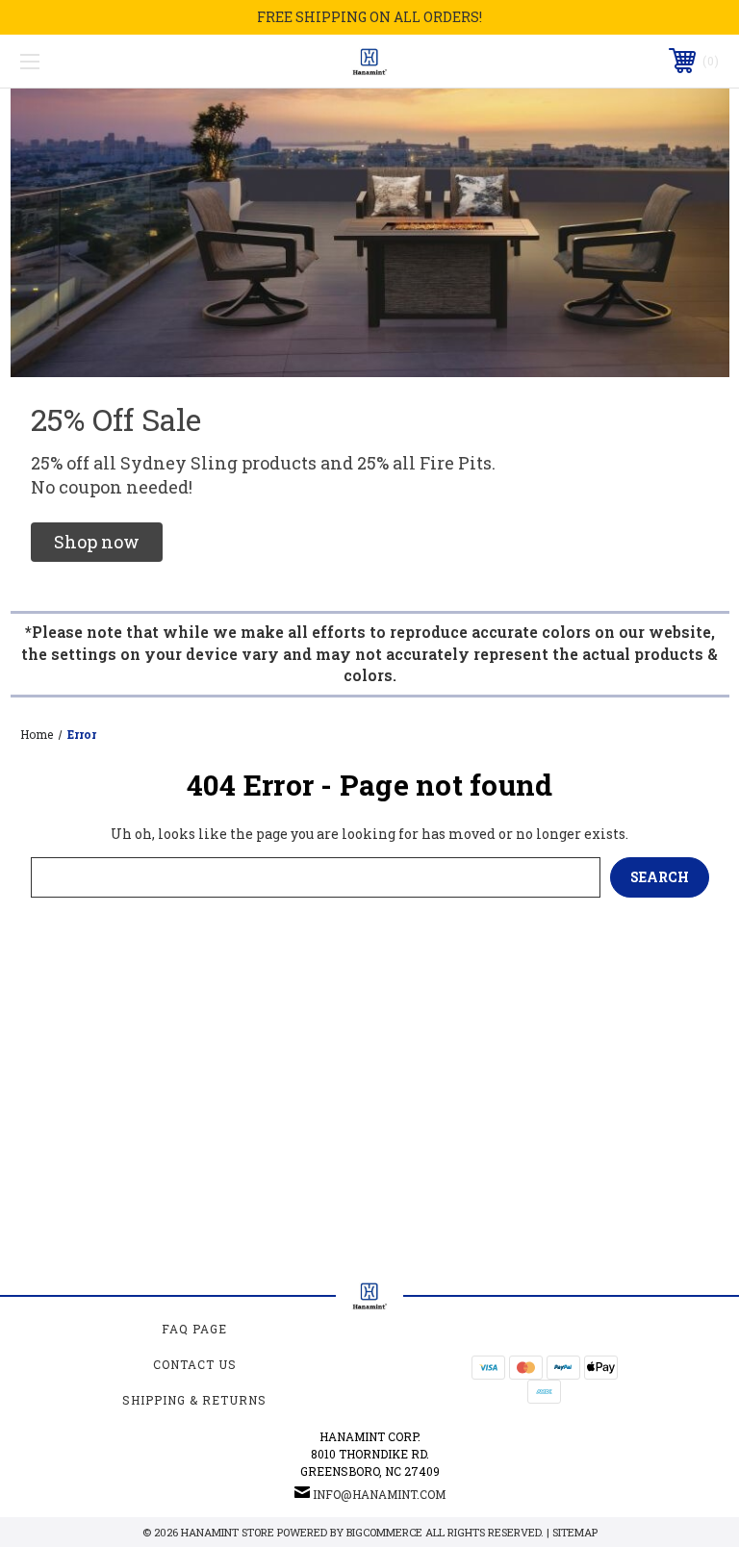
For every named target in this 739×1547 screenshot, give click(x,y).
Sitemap (575, 1532)
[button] (97, 542)
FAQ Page (194, 1328)
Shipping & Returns (194, 1400)
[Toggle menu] (90, 61)
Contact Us (195, 1364)
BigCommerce (384, 1532)
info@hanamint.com (379, 1494)
